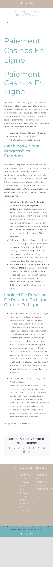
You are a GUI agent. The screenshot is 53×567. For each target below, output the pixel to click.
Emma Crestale (25, 527)
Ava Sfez (43, 527)
